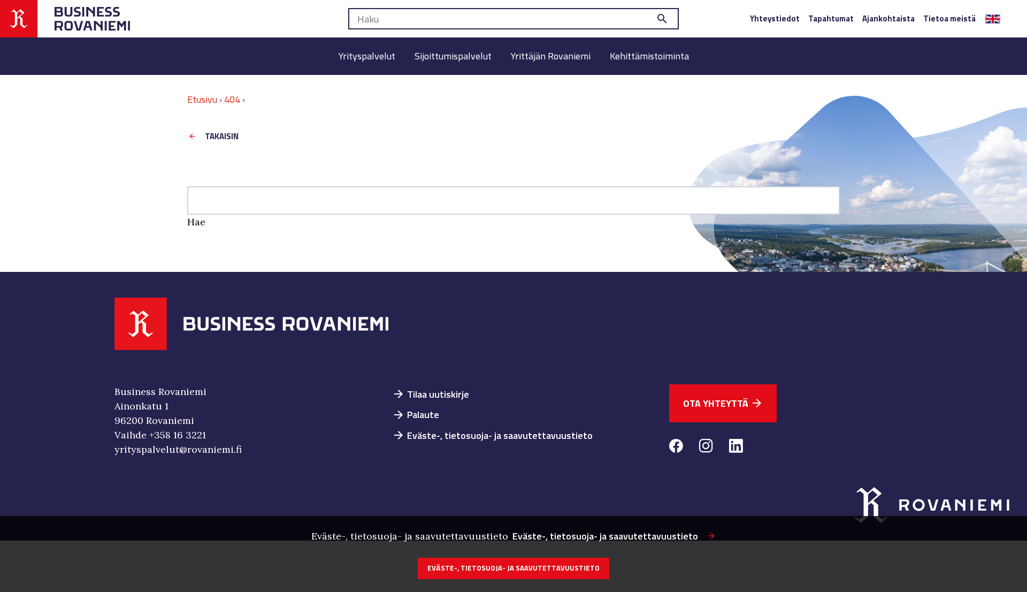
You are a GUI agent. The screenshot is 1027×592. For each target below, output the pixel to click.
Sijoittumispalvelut (453, 56)
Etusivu (202, 99)
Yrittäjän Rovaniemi (551, 56)
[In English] (992, 19)
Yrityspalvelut (367, 56)
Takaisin (222, 136)
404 (232, 99)
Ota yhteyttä (723, 403)
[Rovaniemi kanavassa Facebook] (676, 447)
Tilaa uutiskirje (430, 394)
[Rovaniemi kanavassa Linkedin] (736, 447)
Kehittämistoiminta (649, 56)
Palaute (415, 414)
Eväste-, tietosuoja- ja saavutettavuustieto (492, 435)
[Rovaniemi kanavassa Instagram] (706, 447)
